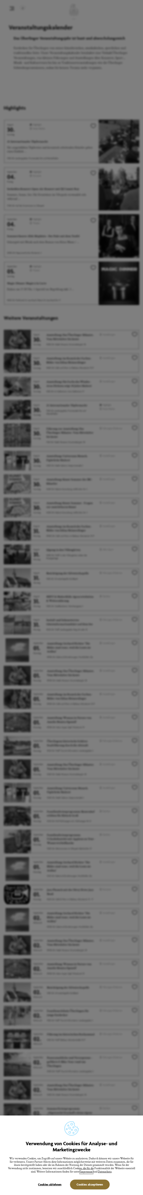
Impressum (86, 1171)
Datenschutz (105, 1171)
